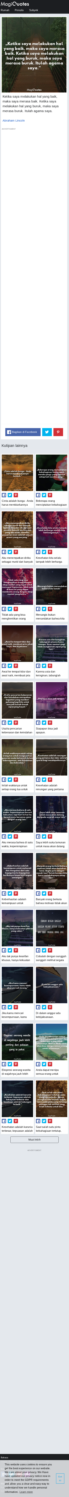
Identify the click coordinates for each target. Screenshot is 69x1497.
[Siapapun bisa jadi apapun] (51, 700)
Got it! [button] (60, 1478)
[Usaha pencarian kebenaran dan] (17, 700)
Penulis (19, 10)
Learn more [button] (26, 1492)
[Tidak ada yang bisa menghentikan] (17, 586)
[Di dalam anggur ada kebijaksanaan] (51, 985)
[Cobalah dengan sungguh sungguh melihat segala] (51, 928)
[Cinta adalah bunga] (17, 473)
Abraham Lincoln (14, 120)
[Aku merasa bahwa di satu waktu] (17, 814)
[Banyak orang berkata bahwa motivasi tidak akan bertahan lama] (51, 871)
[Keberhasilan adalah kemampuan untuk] (17, 871)
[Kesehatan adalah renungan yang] (51, 757)
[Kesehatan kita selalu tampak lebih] (51, 529)
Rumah (5, 10)
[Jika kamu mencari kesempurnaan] (17, 985)
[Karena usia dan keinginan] (51, 643)
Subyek (33, 10)
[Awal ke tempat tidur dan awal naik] (17, 643)
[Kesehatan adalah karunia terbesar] (17, 1098)
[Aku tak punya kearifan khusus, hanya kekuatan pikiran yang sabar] (17, 928)
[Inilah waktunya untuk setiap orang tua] (17, 757)
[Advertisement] (34, 277)
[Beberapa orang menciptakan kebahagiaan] (51, 473)
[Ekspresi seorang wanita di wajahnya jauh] (17, 1042)
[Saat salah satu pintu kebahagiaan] (51, 1098)
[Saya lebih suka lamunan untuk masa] (51, 814)
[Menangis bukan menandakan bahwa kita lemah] (51, 586)
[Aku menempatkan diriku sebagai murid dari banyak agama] (17, 529)
